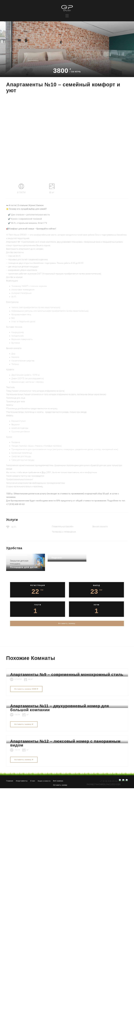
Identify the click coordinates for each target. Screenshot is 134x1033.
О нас (32, 781)
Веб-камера (58, 781)
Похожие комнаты (91, 59)
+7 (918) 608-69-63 (15, 504)
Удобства (71, 59)
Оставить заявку (60, 785)
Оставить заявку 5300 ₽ (26, 689)
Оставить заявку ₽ (23, 724)
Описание (33, 59)
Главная (9, 781)
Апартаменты (22, 781)
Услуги (52, 59)
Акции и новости (44, 781)
